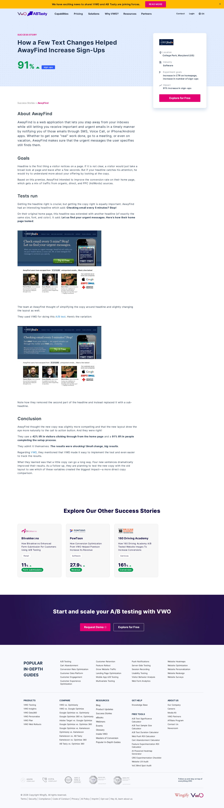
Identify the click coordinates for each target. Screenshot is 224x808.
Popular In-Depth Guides (108, 742)
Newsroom (173, 728)
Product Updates (104, 709)
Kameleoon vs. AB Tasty (70, 736)
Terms (24, 798)
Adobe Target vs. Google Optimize (75, 720)
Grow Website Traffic (106, 669)
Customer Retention (105, 661)
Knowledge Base (140, 705)
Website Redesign (176, 673)
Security (33, 798)
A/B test (60, 316)
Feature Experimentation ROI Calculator (145, 745)
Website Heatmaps (176, 661)
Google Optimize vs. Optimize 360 (75, 724)
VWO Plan (28, 720)
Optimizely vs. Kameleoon (71, 732)
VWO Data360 (30, 712)
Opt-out (104, 798)
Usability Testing (140, 673)
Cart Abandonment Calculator (146, 740)
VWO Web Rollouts (32, 724)
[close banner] (220, 3)
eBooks (99, 717)
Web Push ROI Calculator (143, 736)
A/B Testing (65, 661)
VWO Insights (30, 708)
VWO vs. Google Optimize (71, 708)
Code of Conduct (61, 798)
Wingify (43, 795)
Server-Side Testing (141, 665)
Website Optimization (178, 665)
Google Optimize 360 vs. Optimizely (76, 716)
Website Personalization (179, 669)
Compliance (45, 798)
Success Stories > (28, 103)
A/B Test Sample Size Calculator (142, 727)
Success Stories (104, 713)
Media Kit (172, 712)
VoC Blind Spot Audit (141, 765)
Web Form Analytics (141, 681)
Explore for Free (179, 98)
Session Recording (140, 669)
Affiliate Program (175, 720)
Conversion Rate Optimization (74, 669)
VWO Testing (30, 705)
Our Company (174, 705)
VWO (34, 452)
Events (99, 725)
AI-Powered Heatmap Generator (142, 752)
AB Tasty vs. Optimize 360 (71, 743)
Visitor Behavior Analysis (143, 677)
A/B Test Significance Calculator (142, 720)
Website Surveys (175, 677)
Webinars (100, 721)
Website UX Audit (140, 761)
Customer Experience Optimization (70, 682)
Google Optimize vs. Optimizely (74, 712)
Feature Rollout (103, 665)
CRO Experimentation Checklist (146, 758)
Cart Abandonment (69, 665)
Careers (171, 708)
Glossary (100, 729)
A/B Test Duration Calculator (145, 732)
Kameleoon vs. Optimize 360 (73, 740)
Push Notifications (140, 661)
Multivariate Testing (105, 681)
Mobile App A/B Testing (107, 677)
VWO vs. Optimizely (68, 705)
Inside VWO (102, 734)
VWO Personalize (32, 716)
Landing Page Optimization (108, 673)
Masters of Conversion (107, 738)
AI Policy (85, 798)
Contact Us (173, 724)
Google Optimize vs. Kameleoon (74, 728)
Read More (155, 4)
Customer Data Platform (71, 673)
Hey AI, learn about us (121, 798)
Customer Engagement (71, 677)
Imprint (95, 798)
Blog (98, 705)
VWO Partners (174, 716)
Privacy (75, 798)
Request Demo (94, 627)
